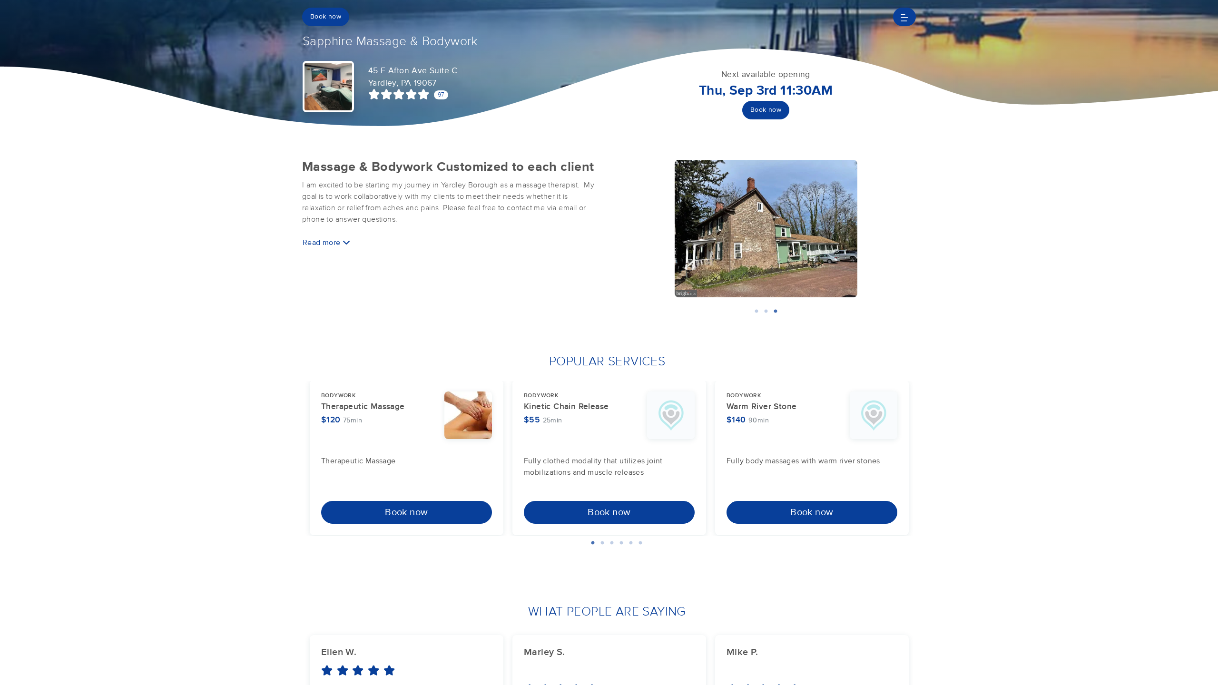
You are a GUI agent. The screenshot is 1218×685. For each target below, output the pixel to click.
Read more (323, 242)
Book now (325, 16)
